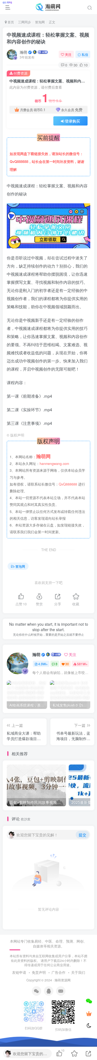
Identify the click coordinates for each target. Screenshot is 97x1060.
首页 (10, 22)
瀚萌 (23, 52)
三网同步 (24, 22)
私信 (85, 54)
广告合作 (58, 972)
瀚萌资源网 (62, 980)
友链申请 (19, 972)
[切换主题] (89, 1025)
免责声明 (39, 972)
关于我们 (78, 972)
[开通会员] (89, 1013)
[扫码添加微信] (89, 1000)
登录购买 (72, 121)
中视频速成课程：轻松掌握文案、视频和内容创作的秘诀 (48, 38)
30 (67, 663)
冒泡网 (40, 22)
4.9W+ (43, 663)
